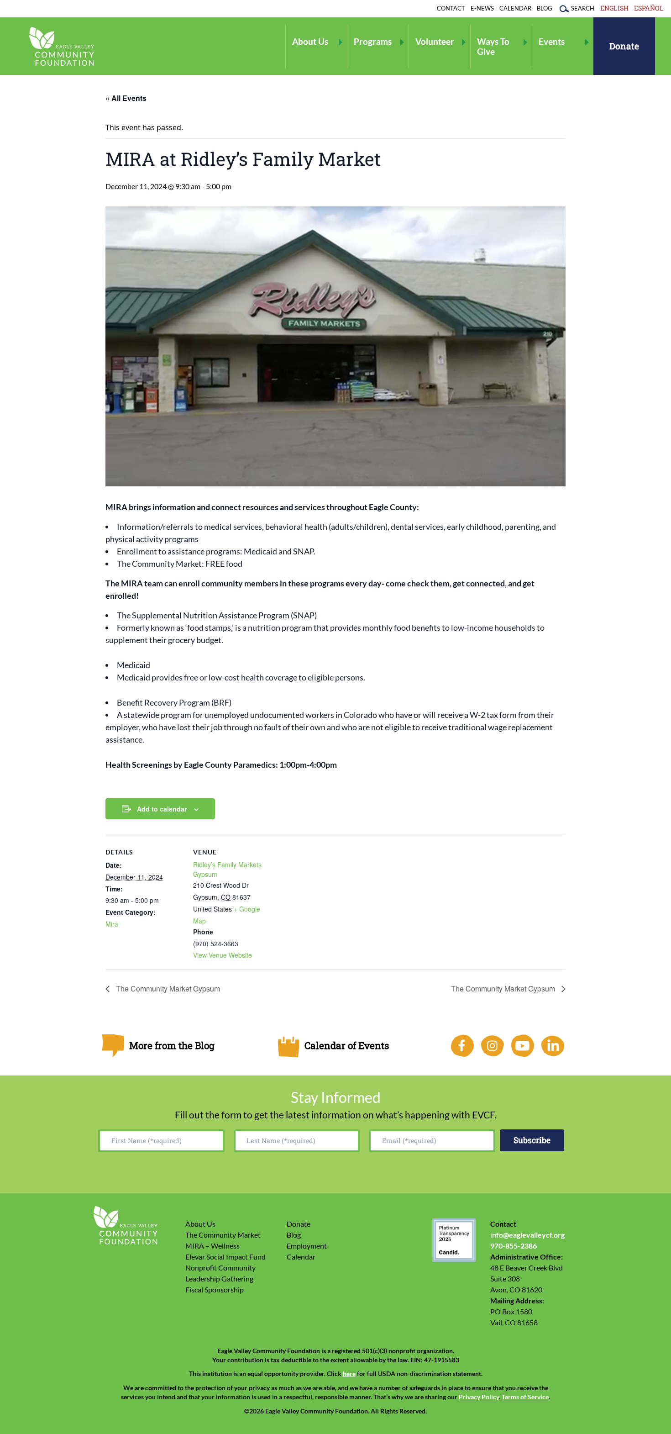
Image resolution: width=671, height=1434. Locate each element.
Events (552, 41)
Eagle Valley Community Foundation (61, 46)
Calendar (515, 8)
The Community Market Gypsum (167, 988)
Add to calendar (162, 808)
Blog (544, 8)
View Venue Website (222, 955)
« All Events (126, 98)
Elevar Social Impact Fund (225, 1256)
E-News (482, 8)
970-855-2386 (513, 1245)
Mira (111, 923)
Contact (451, 8)
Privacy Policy (479, 1397)
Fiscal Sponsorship (214, 1289)
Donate (624, 46)
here (349, 1373)
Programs (373, 41)
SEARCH (582, 8)
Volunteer (434, 41)
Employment (307, 1245)
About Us (310, 41)
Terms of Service (525, 1397)
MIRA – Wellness (212, 1245)
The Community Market (223, 1234)
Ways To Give (493, 46)
